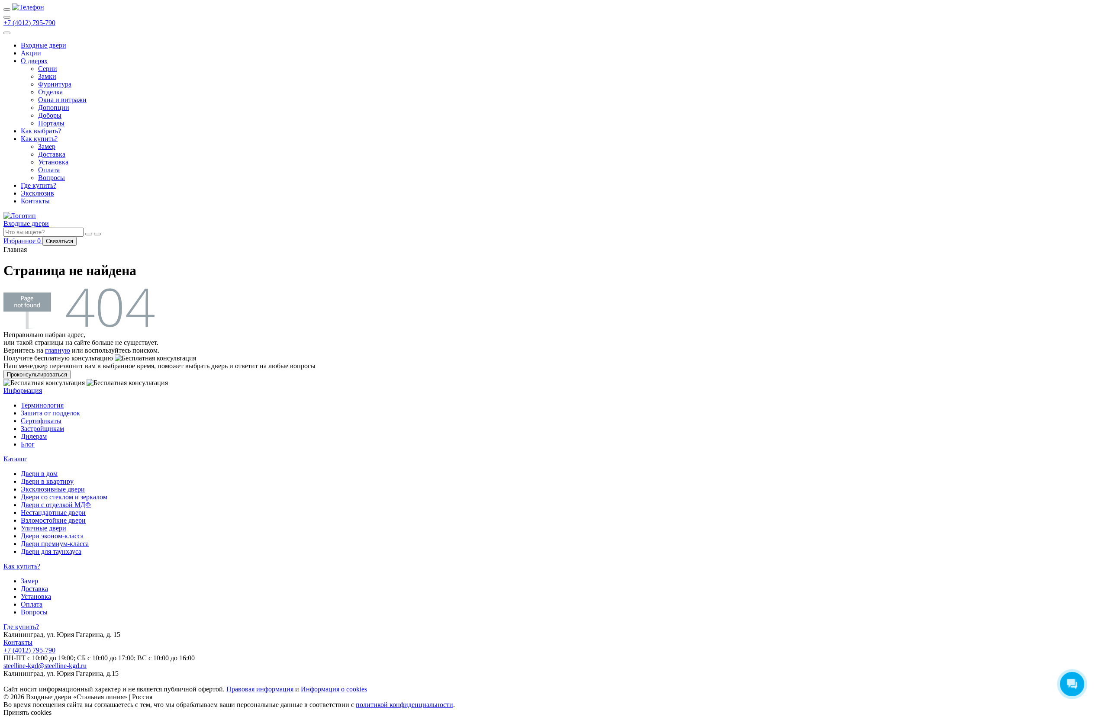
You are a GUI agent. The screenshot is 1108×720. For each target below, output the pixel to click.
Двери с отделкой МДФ (56, 504)
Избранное (22, 240)
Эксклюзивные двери (53, 489)
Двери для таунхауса (51, 551)
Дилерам (34, 436)
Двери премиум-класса (55, 543)
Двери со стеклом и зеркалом (64, 497)
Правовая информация (259, 689)
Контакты (35, 201)
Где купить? (38, 185)
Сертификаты (41, 420)
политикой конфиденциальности (404, 704)
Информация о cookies (334, 689)
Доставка (51, 154)
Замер (46, 146)
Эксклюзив (37, 193)
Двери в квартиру (47, 481)
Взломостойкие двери (53, 520)
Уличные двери (43, 528)
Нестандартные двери (53, 512)
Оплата (49, 170)
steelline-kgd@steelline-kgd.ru (45, 665)
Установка (53, 162)
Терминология (42, 405)
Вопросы (51, 177)
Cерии (47, 68)
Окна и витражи (62, 99)
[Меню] (6, 9)
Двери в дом (39, 473)
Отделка (50, 92)
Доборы (49, 115)
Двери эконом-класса (52, 536)
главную (57, 350)
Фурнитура (54, 84)
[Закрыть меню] (6, 33)
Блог (28, 444)
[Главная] (28, 7)
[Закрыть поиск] (97, 234)
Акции (31, 53)
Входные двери (43, 45)
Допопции (53, 107)
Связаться (59, 241)
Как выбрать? (41, 131)
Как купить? (39, 138)
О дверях (34, 60)
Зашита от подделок (50, 413)
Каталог (15, 459)
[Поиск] (6, 17)
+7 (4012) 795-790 (29, 22)
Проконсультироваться (37, 374)
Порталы (51, 123)
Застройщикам (42, 428)
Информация (22, 390)
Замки (47, 76)
